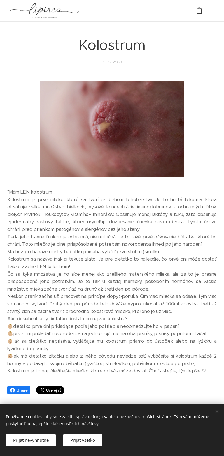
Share (22, 390)
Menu (211, 11)
